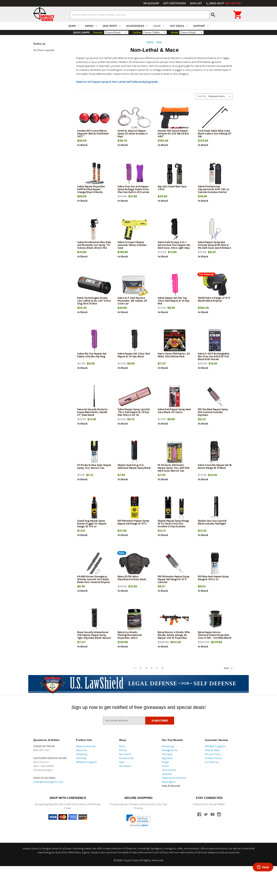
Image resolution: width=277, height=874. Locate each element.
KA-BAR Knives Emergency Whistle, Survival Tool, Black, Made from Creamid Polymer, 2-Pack (93, 580)
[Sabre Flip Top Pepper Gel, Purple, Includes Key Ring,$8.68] (94, 341)
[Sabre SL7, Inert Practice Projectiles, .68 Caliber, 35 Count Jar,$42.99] (134, 285)
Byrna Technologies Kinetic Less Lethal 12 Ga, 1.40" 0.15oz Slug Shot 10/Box (94, 300)
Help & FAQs (212, 750)
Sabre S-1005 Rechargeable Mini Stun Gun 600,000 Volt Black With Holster (213, 356)
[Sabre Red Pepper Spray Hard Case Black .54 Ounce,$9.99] (174, 396)
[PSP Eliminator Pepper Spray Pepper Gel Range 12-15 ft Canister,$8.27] (174, 564)
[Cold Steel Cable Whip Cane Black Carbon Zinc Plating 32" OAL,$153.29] (214, 118)
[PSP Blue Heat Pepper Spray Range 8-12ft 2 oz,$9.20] (214, 564)
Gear (157, 25)
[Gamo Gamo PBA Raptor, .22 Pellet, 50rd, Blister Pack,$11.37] (174, 341)
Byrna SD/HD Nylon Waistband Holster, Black (132, 578)
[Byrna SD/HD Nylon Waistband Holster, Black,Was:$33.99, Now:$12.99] (134, 564)
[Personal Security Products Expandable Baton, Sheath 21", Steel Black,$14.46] (94, 396)
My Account (151, 3)
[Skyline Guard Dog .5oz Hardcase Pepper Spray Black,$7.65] (134, 452)
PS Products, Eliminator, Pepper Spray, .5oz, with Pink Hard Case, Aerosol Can (173, 468)
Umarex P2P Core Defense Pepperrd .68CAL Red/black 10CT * (93, 133)
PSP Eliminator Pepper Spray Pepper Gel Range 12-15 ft (133, 522)
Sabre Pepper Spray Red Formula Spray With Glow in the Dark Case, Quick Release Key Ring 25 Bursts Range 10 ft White (214, 248)
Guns (72, 25)
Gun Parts (110, 25)
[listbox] (220, 96)
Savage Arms (170, 750)
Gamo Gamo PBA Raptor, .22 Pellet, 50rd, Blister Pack (174, 355)
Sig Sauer (167, 758)
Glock (165, 766)
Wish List (196, 3)
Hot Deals (177, 25)
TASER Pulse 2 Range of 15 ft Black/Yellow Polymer (214, 299)
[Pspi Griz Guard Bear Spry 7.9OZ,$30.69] (174, 174)
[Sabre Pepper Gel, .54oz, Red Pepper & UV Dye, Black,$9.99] (134, 341)
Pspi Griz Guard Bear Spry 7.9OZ (172, 188)
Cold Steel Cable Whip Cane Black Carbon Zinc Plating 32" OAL (214, 133)
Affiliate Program (86, 762)
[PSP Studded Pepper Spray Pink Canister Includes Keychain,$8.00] (214, 396)
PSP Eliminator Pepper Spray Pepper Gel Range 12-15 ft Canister (173, 579)
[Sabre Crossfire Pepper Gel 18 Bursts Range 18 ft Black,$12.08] (214, 452)
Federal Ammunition (174, 778)
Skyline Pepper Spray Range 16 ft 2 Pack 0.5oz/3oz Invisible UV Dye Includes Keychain (173, 525)
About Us (81, 750)
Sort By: (202, 96)
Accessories (135, 25)
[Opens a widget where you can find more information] (263, 867)
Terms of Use (212, 754)
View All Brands (171, 785)
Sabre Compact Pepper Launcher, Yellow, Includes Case (132, 245)
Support (199, 25)
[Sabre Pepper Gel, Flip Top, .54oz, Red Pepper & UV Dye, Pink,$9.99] (174, 285)
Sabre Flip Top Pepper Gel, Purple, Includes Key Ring (92, 355)
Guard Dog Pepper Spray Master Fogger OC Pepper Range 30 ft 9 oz (91, 523)
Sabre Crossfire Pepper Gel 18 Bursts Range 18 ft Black (215, 466)
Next (227, 668)
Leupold (166, 774)
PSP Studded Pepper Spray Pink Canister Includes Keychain (213, 412)
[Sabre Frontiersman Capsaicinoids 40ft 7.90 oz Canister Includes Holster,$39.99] (214, 174)
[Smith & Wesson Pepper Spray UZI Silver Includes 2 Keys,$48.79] (134, 118)
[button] (138, 820)
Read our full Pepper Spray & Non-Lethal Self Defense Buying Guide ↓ (117, 81)
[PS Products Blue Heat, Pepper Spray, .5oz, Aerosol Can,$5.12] (94, 452)
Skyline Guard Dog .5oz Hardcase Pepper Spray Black (134, 466)
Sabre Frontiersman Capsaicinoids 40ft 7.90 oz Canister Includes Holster (213, 189)
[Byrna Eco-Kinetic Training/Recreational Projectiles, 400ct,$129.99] (134, 619)
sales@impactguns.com (48, 781)
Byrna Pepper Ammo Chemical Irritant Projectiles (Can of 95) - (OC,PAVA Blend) (214, 635)
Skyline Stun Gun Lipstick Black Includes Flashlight (212, 522)
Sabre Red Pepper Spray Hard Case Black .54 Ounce (174, 411)
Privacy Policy (213, 758)
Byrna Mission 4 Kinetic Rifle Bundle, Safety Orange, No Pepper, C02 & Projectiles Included (174, 636)
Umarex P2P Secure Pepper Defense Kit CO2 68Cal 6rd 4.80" (173, 133)
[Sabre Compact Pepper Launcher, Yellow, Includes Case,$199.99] (134, 229)
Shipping (81, 754)
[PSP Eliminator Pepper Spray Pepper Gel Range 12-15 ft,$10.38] (134, 508)
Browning (168, 746)
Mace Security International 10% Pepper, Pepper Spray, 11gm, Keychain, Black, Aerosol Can (94, 636)
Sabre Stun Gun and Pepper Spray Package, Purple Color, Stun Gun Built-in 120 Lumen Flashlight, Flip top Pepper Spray (133, 192)
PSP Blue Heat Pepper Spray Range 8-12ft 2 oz (213, 578)
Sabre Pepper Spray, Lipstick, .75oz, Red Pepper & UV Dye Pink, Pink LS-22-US (134, 412)
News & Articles (86, 746)
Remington (168, 781)
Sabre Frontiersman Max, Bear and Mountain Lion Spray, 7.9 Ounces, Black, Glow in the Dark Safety (94, 246)
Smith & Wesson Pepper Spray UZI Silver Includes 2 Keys (133, 133)
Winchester (169, 770)
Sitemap (81, 758)
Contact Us (212, 762)
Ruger (165, 762)
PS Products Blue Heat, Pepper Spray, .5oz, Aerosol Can (94, 466)
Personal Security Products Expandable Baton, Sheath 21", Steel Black (92, 412)
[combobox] (139, 15)
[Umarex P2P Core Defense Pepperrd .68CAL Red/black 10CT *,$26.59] (94, 118)
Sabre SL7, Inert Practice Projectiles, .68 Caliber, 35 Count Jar (132, 300)
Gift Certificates (174, 3)
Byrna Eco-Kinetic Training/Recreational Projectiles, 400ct (130, 635)
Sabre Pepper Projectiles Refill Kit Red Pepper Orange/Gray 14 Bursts (91, 189)
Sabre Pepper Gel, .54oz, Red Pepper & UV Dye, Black (134, 355)
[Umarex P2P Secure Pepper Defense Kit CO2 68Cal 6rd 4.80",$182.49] (174, 118)
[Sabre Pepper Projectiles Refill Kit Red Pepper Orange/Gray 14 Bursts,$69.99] (94, 174)
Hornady (167, 754)
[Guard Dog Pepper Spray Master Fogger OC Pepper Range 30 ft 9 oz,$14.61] (94, 508)
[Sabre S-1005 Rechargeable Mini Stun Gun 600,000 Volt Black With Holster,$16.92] (214, 341)
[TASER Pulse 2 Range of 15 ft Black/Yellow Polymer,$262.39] (214, 285)
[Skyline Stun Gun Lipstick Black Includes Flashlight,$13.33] (214, 508)
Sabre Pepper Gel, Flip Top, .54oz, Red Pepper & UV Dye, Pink (174, 300)
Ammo (89, 25)
